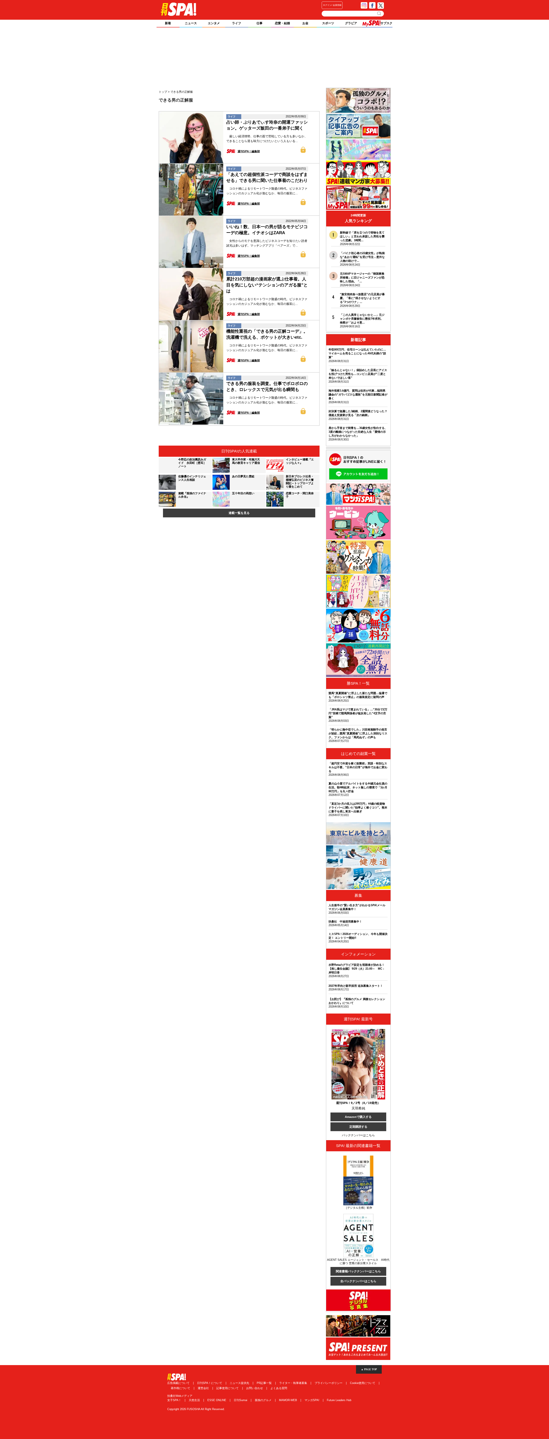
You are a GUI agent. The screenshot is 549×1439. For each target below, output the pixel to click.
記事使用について (228, 1388)
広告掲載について (178, 1383)
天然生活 (195, 1400)
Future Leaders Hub (339, 1400)
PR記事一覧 (265, 1383)
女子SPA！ (174, 1400)
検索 (379, 13)
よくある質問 (278, 1388)
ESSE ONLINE (217, 1400)
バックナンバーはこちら (358, 1135)
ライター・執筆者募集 (293, 1383)
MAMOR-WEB (288, 1400)
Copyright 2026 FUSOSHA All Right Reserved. (196, 1409)
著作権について (181, 1388)
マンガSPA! (312, 1400)
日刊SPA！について (210, 1383)
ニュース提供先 (240, 1383)
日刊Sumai (241, 1400)
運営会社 (204, 1388)
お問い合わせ (255, 1388)
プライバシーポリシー (329, 1383)
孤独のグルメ (263, 1400)
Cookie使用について (363, 1383)
